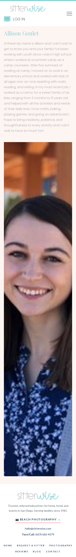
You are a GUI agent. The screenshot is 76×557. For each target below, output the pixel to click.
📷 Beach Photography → (38, 519)
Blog (37, 551)
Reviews (21, 551)
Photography (60, 545)
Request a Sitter (31, 545)
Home (8, 545)
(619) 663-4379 (44, 534)
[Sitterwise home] (38, 496)
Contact (53, 551)
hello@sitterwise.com (38, 528)
